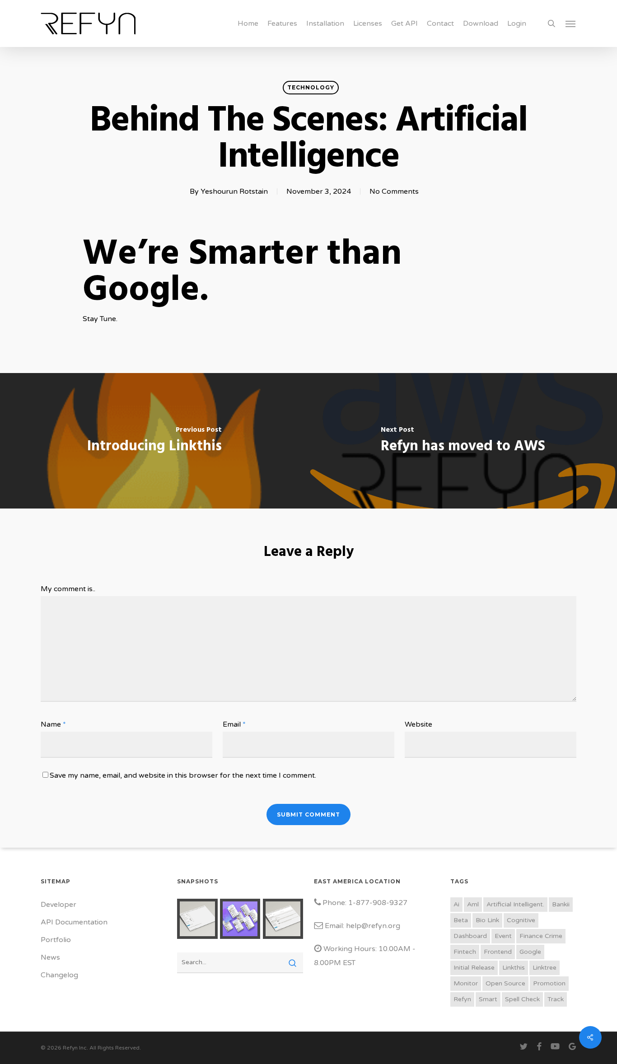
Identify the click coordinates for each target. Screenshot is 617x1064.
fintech (464, 952)
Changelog (59, 975)
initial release (474, 967)
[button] (571, 23)
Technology (310, 87)
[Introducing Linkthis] (154, 441)
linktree (544, 967)
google (530, 952)
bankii (561, 904)
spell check (522, 999)
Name (53, 724)
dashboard (470, 936)
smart (488, 999)
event (503, 936)
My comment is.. (68, 588)
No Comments (394, 191)
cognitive (521, 920)
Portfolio (56, 939)
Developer (58, 904)
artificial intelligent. (515, 904)
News (50, 957)
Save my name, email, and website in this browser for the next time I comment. (183, 775)
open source (505, 983)
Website (418, 724)
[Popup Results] (240, 919)
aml (473, 904)
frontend (498, 952)
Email (234, 724)
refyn (462, 999)
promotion (549, 983)
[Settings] (283, 919)
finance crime (540, 936)
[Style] (197, 919)
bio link (487, 920)
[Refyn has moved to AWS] (462, 441)
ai (456, 904)
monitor (465, 983)
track (555, 999)
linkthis (513, 967)
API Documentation (74, 922)
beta (460, 920)
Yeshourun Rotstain (234, 191)
